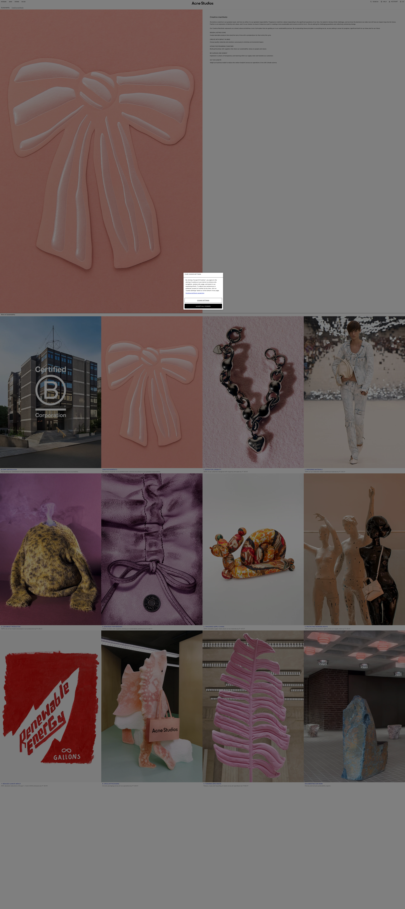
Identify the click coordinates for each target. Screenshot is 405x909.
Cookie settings (203, 300)
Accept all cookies (203, 306)
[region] (203, 291)
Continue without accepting (195, 293)
